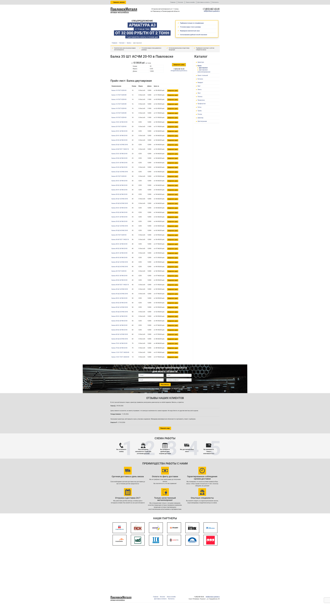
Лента (199, 89)
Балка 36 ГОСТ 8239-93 (119, 235)
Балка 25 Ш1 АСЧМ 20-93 (120, 172)
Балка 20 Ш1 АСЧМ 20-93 (120, 144)
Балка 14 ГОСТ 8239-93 (119, 99)
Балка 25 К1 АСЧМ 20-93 (119, 162)
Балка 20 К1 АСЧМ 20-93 (119, 135)
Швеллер (200, 118)
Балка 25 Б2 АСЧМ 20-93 (119, 158)
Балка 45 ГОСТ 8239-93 (119, 271)
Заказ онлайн (190, 2)
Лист (199, 93)
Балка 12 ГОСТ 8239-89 (119, 95)
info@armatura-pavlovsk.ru (212, 11)
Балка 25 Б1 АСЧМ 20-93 (119, 153)
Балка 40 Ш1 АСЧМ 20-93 (120, 262)
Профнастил (202, 103)
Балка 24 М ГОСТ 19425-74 (120, 149)
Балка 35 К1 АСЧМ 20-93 (119, 217)
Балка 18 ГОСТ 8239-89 (119, 113)
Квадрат (200, 82)
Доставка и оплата (203, 2)
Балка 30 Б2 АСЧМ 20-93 (119, 185)
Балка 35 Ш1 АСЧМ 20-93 (120, 226)
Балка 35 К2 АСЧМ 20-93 (119, 221)
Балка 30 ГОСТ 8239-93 (119, 176)
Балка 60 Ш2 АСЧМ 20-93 (120, 339)
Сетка (199, 107)
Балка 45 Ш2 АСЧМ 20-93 (120, 294)
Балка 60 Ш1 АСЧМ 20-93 (120, 334)
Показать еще (165, 428)
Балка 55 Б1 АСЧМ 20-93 (119, 316)
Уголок (200, 114)
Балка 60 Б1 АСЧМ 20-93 (119, 325)
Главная (172, 2)
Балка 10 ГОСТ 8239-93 (119, 90)
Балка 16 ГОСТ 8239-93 (119, 108)
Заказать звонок (119, 2)
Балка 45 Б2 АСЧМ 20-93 (119, 280)
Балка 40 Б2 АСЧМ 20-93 (119, 248)
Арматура (201, 62)
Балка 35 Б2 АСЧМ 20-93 (119, 212)
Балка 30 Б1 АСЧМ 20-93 (119, 181)
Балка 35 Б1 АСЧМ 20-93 (119, 208)
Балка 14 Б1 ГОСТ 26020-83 (120, 357)
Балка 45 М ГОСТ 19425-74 (120, 284)
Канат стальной (203, 75)
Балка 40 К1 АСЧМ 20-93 (119, 253)
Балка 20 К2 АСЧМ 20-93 (119, 140)
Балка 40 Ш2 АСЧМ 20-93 (120, 266)
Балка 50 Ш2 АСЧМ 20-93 (120, 312)
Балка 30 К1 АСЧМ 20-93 (119, 190)
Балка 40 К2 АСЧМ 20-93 (119, 257)
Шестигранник (202, 121)
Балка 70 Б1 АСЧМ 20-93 (119, 343)
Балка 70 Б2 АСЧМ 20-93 (119, 348)
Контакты (215, 2)
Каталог (180, 2)
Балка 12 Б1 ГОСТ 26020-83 (120, 352)
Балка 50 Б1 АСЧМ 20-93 (119, 298)
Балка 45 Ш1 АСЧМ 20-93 (120, 289)
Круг (199, 86)
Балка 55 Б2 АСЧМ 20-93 (119, 321)
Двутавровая (203, 68)
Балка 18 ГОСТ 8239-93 (119, 117)
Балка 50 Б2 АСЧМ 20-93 (119, 303)
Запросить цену (178, 64)
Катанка (200, 79)
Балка (200, 66)
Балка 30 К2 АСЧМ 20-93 (119, 194)
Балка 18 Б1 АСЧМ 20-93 (119, 122)
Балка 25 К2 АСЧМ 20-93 (119, 167)
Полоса (200, 96)
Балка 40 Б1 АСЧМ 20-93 (119, 244)
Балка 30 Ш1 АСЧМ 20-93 (120, 199)
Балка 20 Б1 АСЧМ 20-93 (119, 131)
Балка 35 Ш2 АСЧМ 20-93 (120, 230)
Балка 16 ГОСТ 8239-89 (119, 104)
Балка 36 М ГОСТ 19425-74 (120, 239)
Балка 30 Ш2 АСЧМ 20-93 (120, 203)
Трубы (200, 111)
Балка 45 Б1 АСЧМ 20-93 (119, 275)
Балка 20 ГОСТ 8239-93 (119, 126)
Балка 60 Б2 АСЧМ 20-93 (119, 330)
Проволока (201, 100)
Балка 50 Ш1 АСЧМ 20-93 (120, 307)
